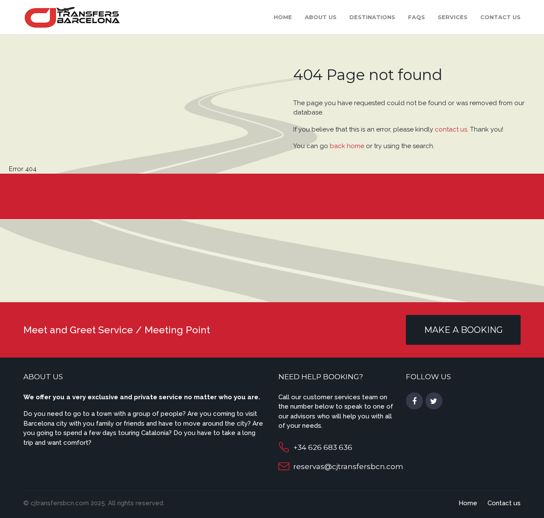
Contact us (500, 17)
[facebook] (414, 401)
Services (453, 17)
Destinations (372, 17)
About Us (321, 17)
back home (347, 146)
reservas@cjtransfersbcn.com (348, 466)
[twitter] (433, 401)
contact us (451, 129)
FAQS (416, 17)
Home (283, 17)
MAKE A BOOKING (463, 330)
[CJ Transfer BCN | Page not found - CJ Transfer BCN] (71, 16)
